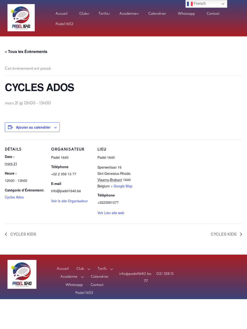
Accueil (61, 13)
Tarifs (103, 13)
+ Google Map (121, 186)
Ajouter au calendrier (33, 127)
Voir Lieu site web (110, 212)
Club (83, 13)
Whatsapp (186, 13)
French (199, 3)
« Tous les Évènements (26, 51)
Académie (128, 13)
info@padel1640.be (135, 274)
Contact (213, 13)
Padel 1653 (64, 24)
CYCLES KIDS (22, 234)
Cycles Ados (14, 197)
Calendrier (157, 13)
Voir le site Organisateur (69, 200)
